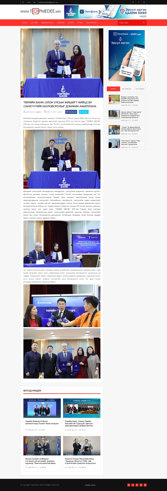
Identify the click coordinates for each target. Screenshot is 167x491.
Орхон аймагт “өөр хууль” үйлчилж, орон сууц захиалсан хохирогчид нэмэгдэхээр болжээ (131, 114)
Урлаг (80, 23)
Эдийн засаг (47, 23)
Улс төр (34, 23)
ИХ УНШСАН (126, 89)
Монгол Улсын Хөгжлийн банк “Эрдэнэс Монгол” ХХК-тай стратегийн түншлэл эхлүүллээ (80, 461)
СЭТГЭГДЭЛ (139, 89)
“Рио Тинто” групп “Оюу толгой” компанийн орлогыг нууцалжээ (130, 142)
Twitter (84, 112)
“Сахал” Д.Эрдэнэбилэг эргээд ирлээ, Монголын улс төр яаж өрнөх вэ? (131, 129)
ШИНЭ (113, 89)
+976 (28, 2)
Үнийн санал (90, 485)
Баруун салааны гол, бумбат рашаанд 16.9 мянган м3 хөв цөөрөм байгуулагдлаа (130, 99)
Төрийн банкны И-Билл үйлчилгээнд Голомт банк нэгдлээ (42, 422)
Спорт (71, 23)
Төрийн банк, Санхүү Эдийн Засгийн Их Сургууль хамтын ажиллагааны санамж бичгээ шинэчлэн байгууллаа (79, 424)
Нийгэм (61, 23)
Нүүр (24, 23)
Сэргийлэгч (92, 23)
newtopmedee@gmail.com (48, 2)
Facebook (72, 112)
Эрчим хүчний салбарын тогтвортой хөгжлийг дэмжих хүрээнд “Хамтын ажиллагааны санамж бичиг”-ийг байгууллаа (40, 462)
